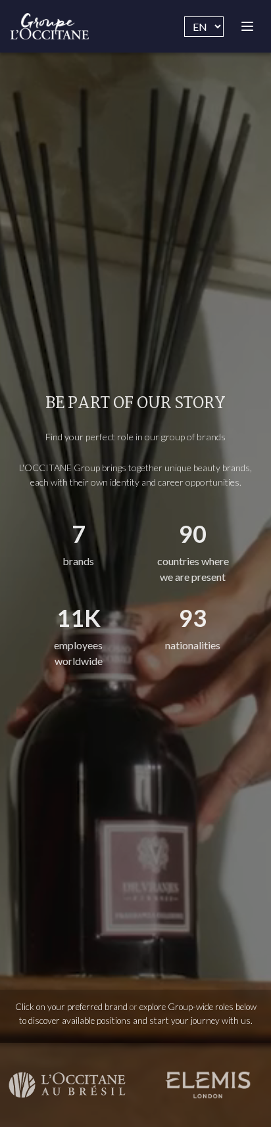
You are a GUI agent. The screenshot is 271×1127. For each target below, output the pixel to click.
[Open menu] (247, 26)
